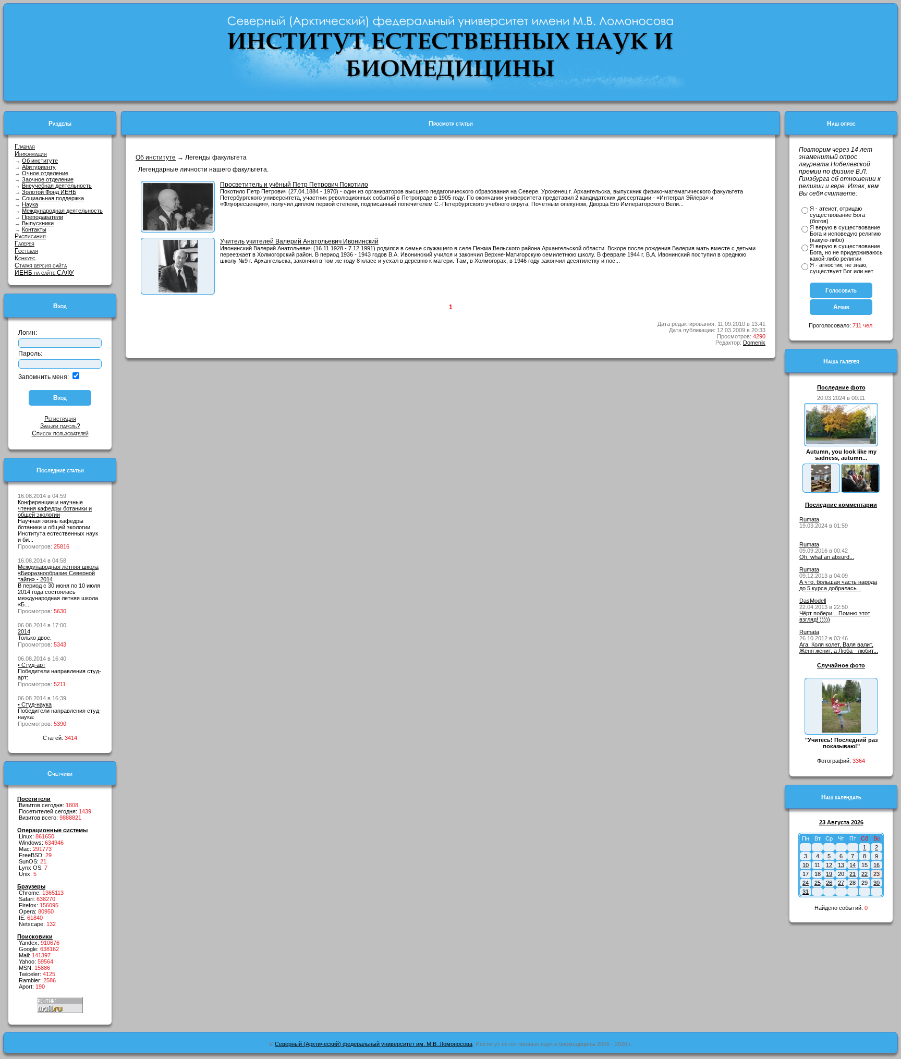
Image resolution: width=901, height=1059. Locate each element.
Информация (31, 153)
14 (852, 865)
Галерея (24, 243)
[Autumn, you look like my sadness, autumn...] (841, 442)
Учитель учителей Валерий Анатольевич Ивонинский (299, 241)
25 (817, 883)
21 (852, 874)
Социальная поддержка (53, 198)
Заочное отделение (48, 179)
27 (841, 883)
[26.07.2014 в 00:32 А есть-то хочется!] (860, 489)
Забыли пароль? (60, 426)
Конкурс (25, 258)
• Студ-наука (35, 704)
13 (841, 865)
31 (805, 891)
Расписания (30, 236)
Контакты (34, 229)
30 (876, 883)
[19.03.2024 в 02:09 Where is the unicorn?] (821, 489)
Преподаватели (42, 217)
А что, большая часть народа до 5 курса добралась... (838, 585)
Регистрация (60, 418)
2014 (24, 631)
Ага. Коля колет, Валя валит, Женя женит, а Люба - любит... (838, 647)
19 (829, 874)
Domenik (754, 342)
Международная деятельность (62, 211)
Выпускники (38, 223)
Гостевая (26, 250)
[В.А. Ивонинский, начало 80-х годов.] (178, 290)
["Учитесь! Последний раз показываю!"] (841, 730)
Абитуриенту (39, 167)
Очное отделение (45, 173)
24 (805, 883)
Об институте (40, 160)
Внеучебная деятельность (57, 185)
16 (876, 865)
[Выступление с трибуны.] (178, 228)
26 (829, 883)
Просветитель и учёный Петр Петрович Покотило (294, 184)
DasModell (812, 601)
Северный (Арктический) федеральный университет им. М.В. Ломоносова (373, 1044)
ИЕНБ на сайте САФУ (44, 272)
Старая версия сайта (41, 265)
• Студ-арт (31, 665)
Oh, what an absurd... (826, 557)
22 (864, 874)
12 (829, 865)
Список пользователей (60, 433)
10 (805, 865)
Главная (25, 146)
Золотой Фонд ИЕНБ (49, 192)
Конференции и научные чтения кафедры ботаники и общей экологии (55, 508)
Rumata (809, 519)
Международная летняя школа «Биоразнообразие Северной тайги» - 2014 (58, 573)
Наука (30, 204)
